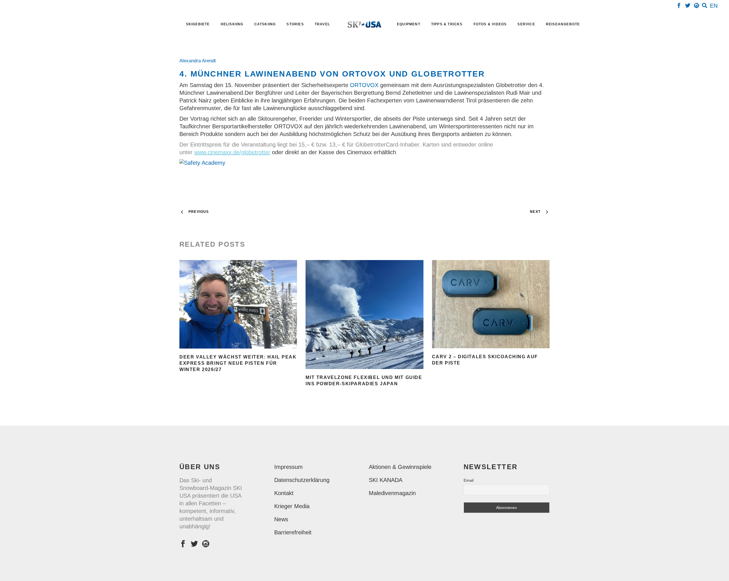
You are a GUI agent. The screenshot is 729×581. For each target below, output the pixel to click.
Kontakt (284, 493)
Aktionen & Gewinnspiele (400, 467)
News (281, 519)
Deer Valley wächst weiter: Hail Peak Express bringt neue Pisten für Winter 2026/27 (238, 363)
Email (469, 480)
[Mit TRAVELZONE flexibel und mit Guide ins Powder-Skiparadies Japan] (364, 314)
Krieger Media (292, 506)
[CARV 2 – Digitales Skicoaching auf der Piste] (491, 304)
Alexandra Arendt (199, 60)
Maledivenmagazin (392, 493)
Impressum (288, 467)
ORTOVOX (365, 85)
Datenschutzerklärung (301, 480)
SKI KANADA (385, 480)
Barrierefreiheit (293, 532)
